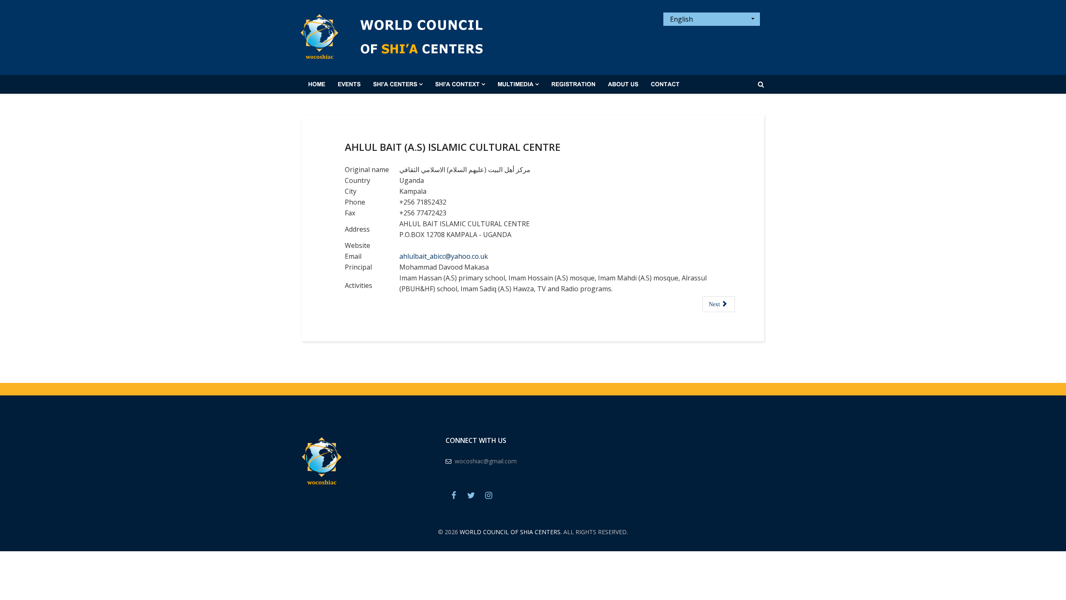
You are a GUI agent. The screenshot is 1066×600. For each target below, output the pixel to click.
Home (316, 85)
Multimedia (515, 85)
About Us (623, 85)
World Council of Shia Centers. (511, 532)
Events (349, 85)
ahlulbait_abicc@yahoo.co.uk (443, 256)
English (680, 19)
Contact (665, 85)
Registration (573, 85)
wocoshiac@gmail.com (486, 461)
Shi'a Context (457, 85)
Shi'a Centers (395, 85)
